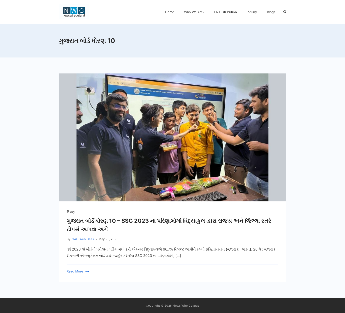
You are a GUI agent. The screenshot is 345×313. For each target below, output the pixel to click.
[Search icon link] (283, 12)
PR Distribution (225, 12)
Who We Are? (194, 12)
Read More (75, 271)
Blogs (271, 12)
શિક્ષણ (71, 212)
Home (169, 12)
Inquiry (252, 12)
